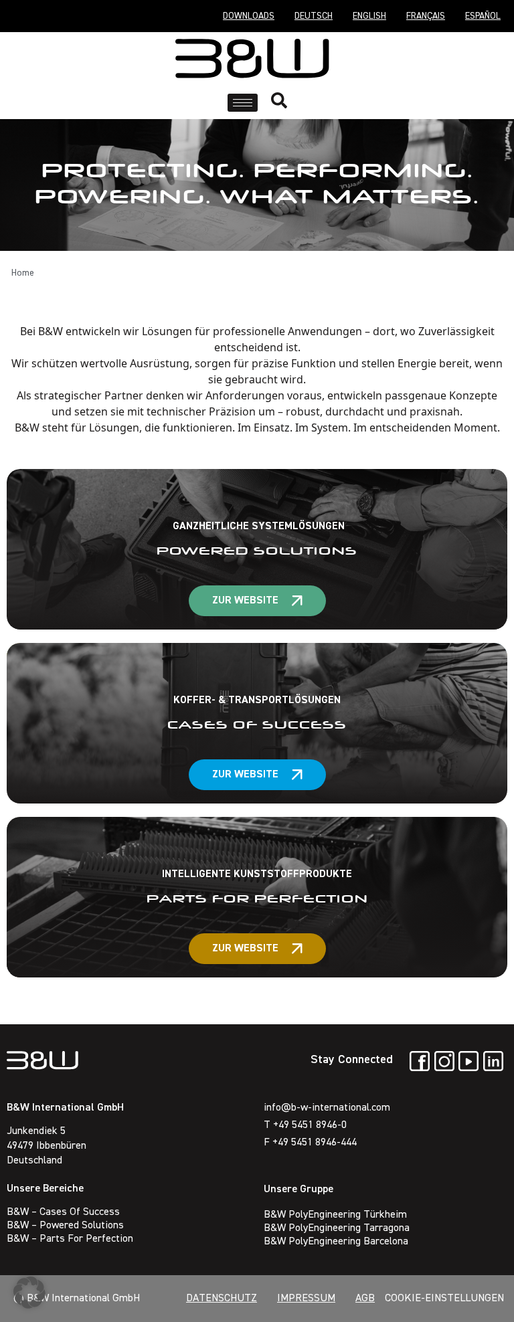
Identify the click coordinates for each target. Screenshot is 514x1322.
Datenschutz (221, 1298)
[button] (29, 1292)
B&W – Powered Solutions (65, 1225)
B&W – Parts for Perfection (70, 1239)
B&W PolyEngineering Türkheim (335, 1215)
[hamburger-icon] (243, 103)
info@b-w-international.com (327, 1108)
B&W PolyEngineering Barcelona (336, 1241)
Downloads (248, 16)
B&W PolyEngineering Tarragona (337, 1228)
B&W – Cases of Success (63, 1212)
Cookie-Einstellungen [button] (444, 1298)
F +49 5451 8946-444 (310, 1142)
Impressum (306, 1298)
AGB (365, 1298)
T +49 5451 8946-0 (305, 1125)
